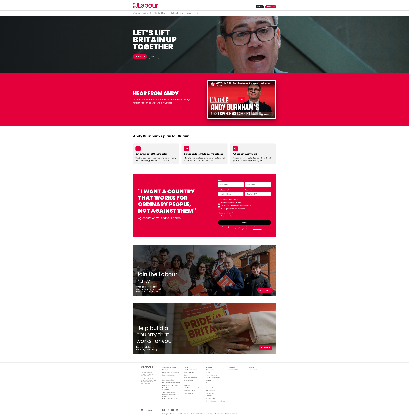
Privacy (210, 414)
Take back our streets (169, 392)
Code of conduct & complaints (215, 401)
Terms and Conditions (198, 414)
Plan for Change (161, 13)
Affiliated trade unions (213, 378)
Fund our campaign (168, 375)
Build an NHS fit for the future (171, 399)
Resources (209, 396)
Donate (270, 7)
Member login (210, 393)
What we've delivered (142, 13)
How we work (210, 370)
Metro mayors (188, 380)
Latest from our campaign (192, 388)
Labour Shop (253, 370)
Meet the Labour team (191, 370)
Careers (208, 383)
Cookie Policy (219, 414)
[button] (198, 13)
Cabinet (186, 375)
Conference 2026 (233, 370)
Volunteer (165, 370)
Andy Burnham (189, 372)
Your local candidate (190, 378)
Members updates (189, 390)
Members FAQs (210, 390)
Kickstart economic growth (170, 385)
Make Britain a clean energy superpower (171, 388)
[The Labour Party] (145, 5)
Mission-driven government (171, 382)
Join (258, 7)
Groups (208, 372)
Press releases (188, 393)
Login (150, 410)
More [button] (189, 13)
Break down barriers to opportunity (169, 395)
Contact (208, 380)
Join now (263, 290)
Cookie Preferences (231, 414)
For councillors (210, 398)
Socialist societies (211, 375)
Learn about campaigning (170, 372)
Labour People (177, 13)
